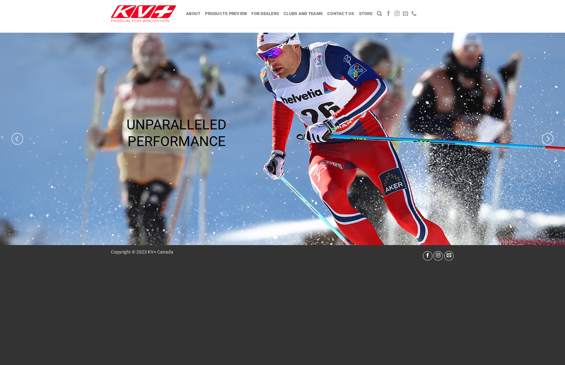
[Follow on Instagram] (397, 14)
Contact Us (340, 13)
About (193, 13)
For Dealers (265, 13)
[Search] (379, 14)
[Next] (548, 139)
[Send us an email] (405, 14)
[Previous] (17, 139)
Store (365, 13)
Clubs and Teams (303, 13)
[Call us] (414, 14)
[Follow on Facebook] (388, 14)
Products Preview (226, 13)
